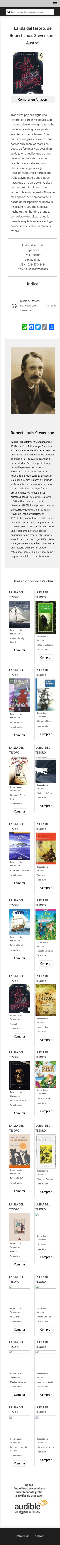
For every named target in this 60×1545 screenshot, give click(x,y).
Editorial (27, 245)
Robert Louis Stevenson (32, 432)
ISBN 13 (22, 269)
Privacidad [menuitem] (23, 1536)
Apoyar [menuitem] (39, 1536)
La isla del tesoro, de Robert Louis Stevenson (30, 305)
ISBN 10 (24, 264)
